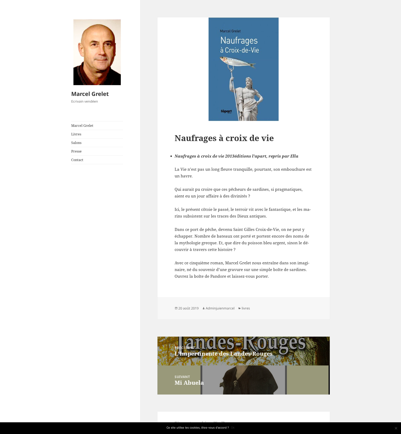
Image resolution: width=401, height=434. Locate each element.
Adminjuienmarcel (220, 308)
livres (246, 308)
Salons (76, 142)
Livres (76, 134)
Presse (76, 151)
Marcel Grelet (90, 94)
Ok (233, 427)
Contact (77, 160)
